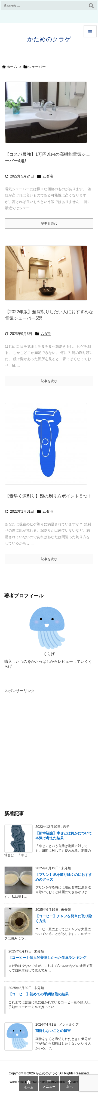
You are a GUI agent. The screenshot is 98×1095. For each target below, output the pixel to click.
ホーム (12, 67)
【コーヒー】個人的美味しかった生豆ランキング (47, 957)
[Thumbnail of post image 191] (48, 447)
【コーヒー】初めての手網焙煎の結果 (38, 994)
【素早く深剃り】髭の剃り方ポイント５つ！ (48, 496)
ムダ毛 (47, 176)
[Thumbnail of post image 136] (48, 116)
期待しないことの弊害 (53, 1031)
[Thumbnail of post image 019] (48, 276)
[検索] (91, 5)
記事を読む (49, 223)
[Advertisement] (49, 743)
